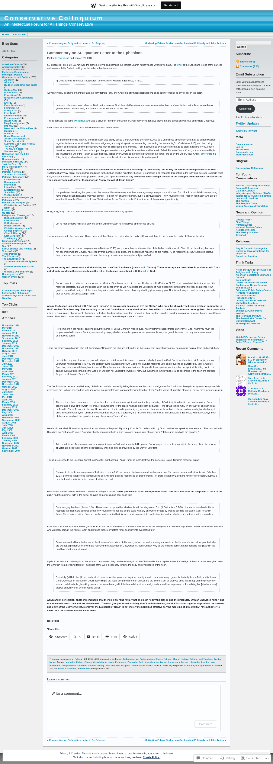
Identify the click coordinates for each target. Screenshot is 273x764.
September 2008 (11, 420)
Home (5, 34)
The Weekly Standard (247, 232)
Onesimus (80, 120)
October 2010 (9, 387)
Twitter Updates (247, 123)
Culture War (10, 90)
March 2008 (8, 435)
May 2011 (7, 369)
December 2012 (10, 346)
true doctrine (138, 665)
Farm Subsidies (13, 105)
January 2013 (9, 343)
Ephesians (120, 662)
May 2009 (7, 412)
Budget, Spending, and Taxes (20, 85)
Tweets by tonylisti (246, 130)
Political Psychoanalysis (15, 197)
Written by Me (9, 276)
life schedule (255, 399)
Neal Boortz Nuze (245, 230)
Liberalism (10, 187)
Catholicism (11, 220)
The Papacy (10, 238)
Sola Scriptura (12, 236)
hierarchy (195, 662)
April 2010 (7, 399)
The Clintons (9, 256)
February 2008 (10, 438)
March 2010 (8, 402)
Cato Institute (243, 280)
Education (10, 95)
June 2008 (7, 427)
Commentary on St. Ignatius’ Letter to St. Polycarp (77, 43)
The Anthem (243, 201)
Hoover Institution (246, 295)
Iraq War (8, 126)
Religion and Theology (15, 215)
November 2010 (10, 384)
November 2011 (10, 361)
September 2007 (11, 450)
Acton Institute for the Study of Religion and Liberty (253, 271)
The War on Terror (14, 149)
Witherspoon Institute (248, 323)
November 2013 (10, 335)
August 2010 (9, 389)
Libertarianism (12, 189)
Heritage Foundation (247, 292)
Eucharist (133, 662)
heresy (185, 662)
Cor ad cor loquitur (246, 256)
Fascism (9, 184)
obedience (54, 665)
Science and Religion (14, 243)
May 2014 (7, 328)
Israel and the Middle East (18, 128)
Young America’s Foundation (252, 206)
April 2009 (7, 415)
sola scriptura (123, 665)
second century (96, 665)
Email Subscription (250, 74)
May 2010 (7, 397)
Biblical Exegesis (13, 218)
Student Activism (14, 174)
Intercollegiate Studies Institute (253, 195)
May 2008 (7, 430)
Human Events (244, 224)
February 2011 (10, 376)
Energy (8, 102)
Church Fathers (13, 230)
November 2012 (10, 348)
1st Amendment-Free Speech (20, 261)
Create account (244, 144)
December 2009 (10, 410)
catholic (141, 267)
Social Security (12, 141)
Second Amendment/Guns (19, 266)
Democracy (10, 182)
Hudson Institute (245, 298)
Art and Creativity (12, 69)
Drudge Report (244, 219)
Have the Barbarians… (255, 367)
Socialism (9, 192)
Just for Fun (9, 164)
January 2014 (9, 333)
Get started (171, 5)
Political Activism (12, 172)
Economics (10, 92)
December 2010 (10, 381)
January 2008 (9, 440)
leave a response (67, 668)
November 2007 (10, 445)
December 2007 (10, 443)
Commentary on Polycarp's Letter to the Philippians (17, 291)
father (163, 662)
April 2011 (7, 371)
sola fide (110, 665)
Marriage (9, 131)
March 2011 (8, 374)
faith (141, 662)
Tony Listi (253, 378)
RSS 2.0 (212, 665)
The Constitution (11, 259)
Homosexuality (10, 159)
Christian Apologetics (16, 228)
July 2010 (7, 392)
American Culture (12, 64)
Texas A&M (8, 251)
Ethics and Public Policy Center (253, 290)
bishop (79, 662)
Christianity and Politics (17, 205)
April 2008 (7, 433)
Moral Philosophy (12, 166)
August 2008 (9, 422)
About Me (19, 34)
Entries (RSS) (247, 61)
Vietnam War (11, 151)
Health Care (10, 120)
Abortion (9, 79)
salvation (82, 665)
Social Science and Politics (17, 248)
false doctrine (152, 662)
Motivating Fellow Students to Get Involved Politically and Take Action (184, 43)
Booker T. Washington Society (253, 185)
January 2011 (9, 379)
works (149, 665)
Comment (205, 724)
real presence (69, 665)
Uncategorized (10, 274)
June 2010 (7, 394)
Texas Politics (9, 253)
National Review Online (249, 227)
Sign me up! (245, 108)
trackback (85, 668)
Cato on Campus (245, 190)
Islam (7, 207)
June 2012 (7, 356)
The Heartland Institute (248, 316)
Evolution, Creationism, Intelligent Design (15, 73)
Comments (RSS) (249, 66)
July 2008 (7, 425)
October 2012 (9, 351)
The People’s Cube (246, 203)
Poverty (8, 133)
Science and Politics (13, 241)
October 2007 (9, 448)
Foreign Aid (10, 110)
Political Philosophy (13, 177)
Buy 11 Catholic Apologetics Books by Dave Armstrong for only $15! (252, 251)
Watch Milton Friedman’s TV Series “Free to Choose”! (251, 341)
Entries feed (242, 149)
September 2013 (11, 338)
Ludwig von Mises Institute (251, 300)
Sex (4, 246)
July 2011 (7, 363)
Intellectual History (12, 161)
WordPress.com (244, 154)
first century (173, 662)
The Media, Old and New (15, 271)
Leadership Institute (247, 198)
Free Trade (10, 113)
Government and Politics (16, 77)
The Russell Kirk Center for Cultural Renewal (251, 319)
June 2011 (7, 366)
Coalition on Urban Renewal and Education (251, 286)
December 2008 (10, 417)
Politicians (8, 200)
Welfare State (11, 195)
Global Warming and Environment (15, 116)
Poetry (5, 169)
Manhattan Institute (247, 303)
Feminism (9, 108)
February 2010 (10, 404)
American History (12, 67)
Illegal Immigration (14, 123)
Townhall (241, 235)
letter (179, 65)
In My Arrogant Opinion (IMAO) (253, 193)
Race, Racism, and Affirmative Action (14, 137)
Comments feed (245, 152)
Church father (100, 662)
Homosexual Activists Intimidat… (259, 372)
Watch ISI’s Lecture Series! (251, 337)
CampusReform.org (247, 188)
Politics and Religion (13, 202)
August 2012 (9, 353)
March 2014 (8, 330)
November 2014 (10, 325)
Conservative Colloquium (54, 18)
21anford (253, 388)
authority (70, 662)
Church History (12, 233)
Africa (7, 82)
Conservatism (12, 179)
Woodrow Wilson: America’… (258, 361)
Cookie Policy (151, 757)
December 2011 (10, 358)
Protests (7, 210)
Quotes (6, 213)
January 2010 (9, 407)
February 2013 (10, 340)
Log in (239, 147)
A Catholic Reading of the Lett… (259, 380)
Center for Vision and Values (251, 282)
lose (213, 662)
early (111, 662)
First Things (242, 222)
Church (88, 662)
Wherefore (206, 153)
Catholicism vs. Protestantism (13, 224)
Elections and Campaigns (18, 97)
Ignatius (205, 662)
